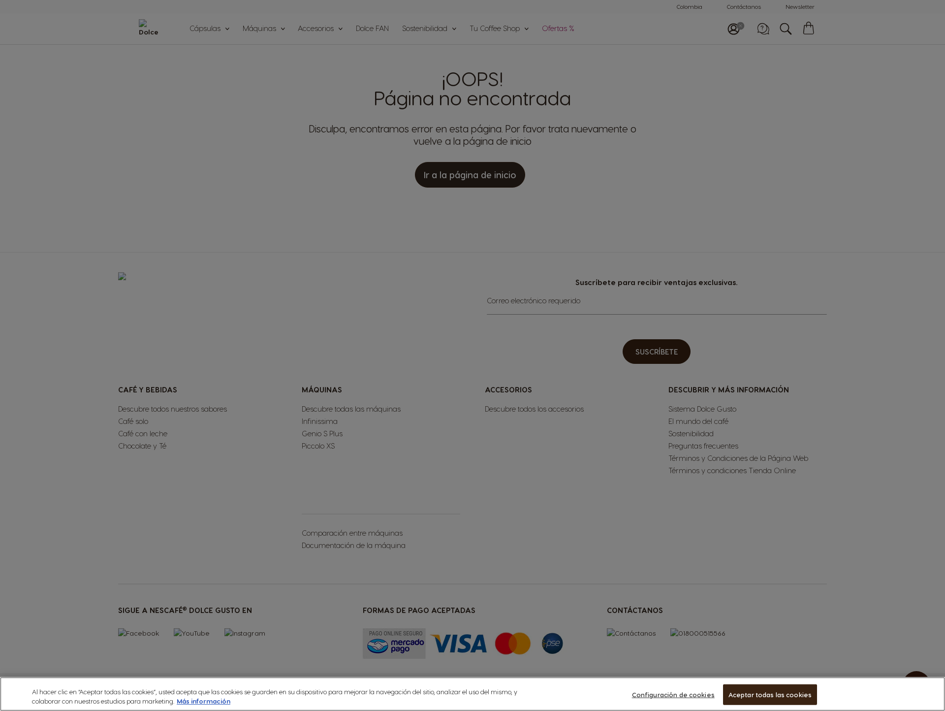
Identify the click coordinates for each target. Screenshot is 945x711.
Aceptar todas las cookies (770, 694)
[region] (472, 694)
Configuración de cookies (673, 694)
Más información (203, 701)
